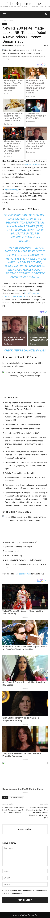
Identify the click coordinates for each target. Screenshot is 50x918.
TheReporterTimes (22, 574)
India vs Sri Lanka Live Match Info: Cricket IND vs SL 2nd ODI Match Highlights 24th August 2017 (37, 812)
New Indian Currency (16, 797)
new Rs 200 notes (32, 164)
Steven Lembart (7, 45)
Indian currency (11, 190)
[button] (4, 14)
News (11, 20)
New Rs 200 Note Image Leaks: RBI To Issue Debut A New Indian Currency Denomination (24, 35)
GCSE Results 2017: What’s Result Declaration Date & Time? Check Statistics (13, 810)
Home (4, 20)
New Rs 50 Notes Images (30, 350)
